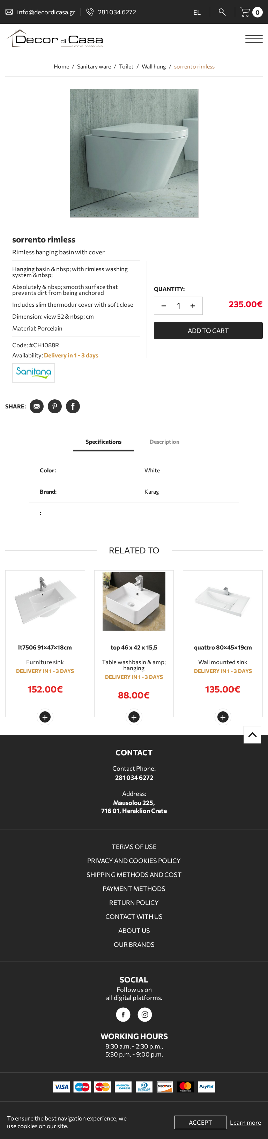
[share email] (36, 406)
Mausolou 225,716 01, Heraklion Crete (134, 806)
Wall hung (154, 66)
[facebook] (123, 1014)
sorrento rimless (194, 66)
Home (61, 66)
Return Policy (134, 902)
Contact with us (134, 916)
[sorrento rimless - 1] (134, 153)
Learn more (245, 1122)
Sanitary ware (94, 66)
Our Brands (134, 944)
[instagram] (144, 1014)
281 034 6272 (134, 777)
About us (134, 930)
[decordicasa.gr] (54, 38)
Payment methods (134, 888)
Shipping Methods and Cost (134, 874)
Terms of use (134, 846)
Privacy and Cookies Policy (134, 860)
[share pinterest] (54, 406)
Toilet (126, 66)
